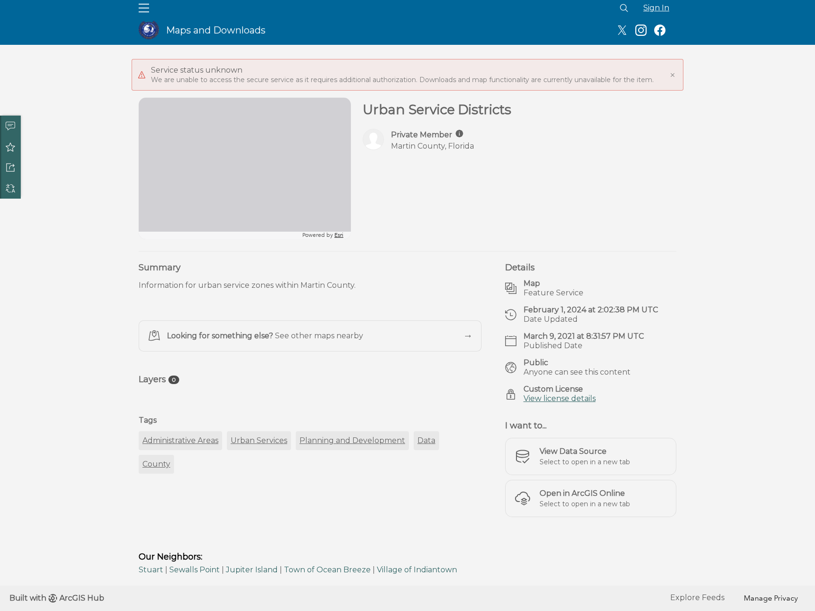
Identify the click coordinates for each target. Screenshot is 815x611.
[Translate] (10, 188)
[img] (459, 133)
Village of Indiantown (417, 569)
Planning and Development (352, 440)
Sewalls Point (194, 569)
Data (426, 440)
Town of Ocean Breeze (327, 569)
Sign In (656, 7)
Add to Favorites (10, 146)
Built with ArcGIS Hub (56, 598)
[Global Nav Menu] (144, 8)
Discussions (10, 126)
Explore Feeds (697, 597)
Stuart (151, 569)
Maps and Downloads (216, 30)
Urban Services (259, 440)
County (156, 464)
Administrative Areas (180, 440)
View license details (560, 398)
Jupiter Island (252, 569)
